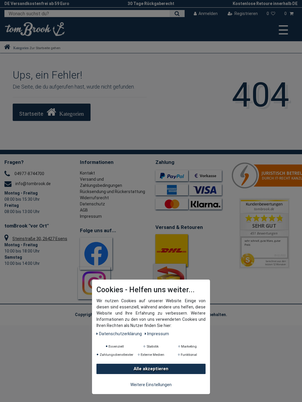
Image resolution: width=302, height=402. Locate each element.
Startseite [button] (32, 114)
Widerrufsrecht (94, 197)
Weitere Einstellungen (151, 384)
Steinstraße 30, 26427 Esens (39, 238)
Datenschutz (92, 204)
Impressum (91, 216)
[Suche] (177, 13)
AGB (84, 210)
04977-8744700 (29, 173)
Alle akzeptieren (151, 368)
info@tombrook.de (33, 183)
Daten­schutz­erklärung (121, 333)
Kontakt (87, 173)
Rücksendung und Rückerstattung (112, 191)
